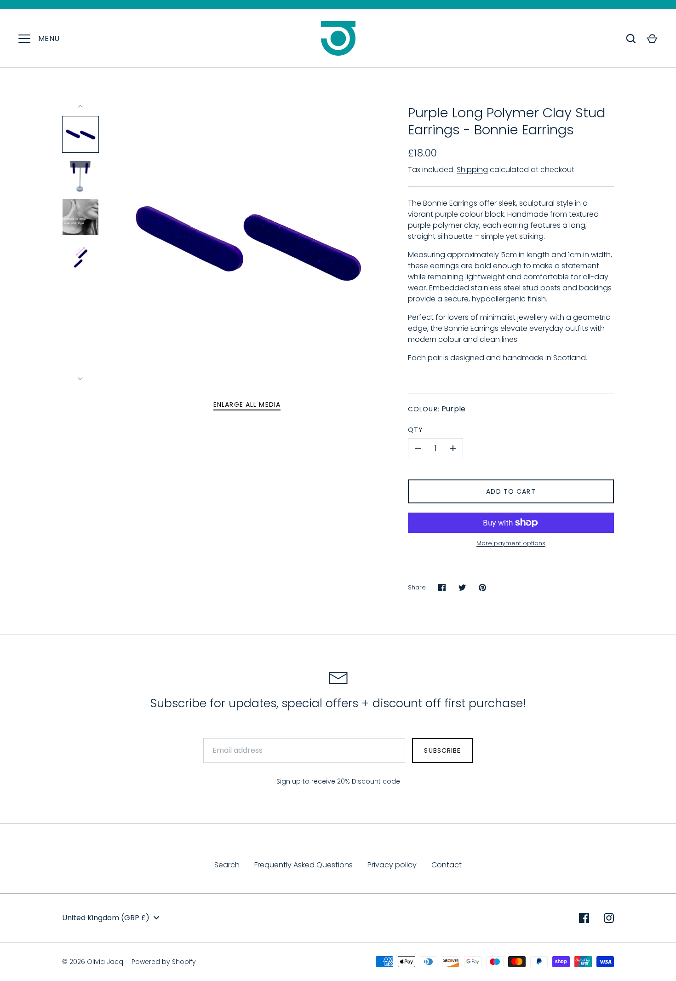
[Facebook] (584, 918)
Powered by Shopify (164, 961)
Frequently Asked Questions (303, 865)
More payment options (510, 543)
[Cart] (652, 39)
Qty (415, 429)
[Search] (631, 39)
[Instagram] (609, 918)
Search (227, 865)
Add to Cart (510, 491)
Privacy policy (392, 865)
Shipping (472, 169)
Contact (446, 865)
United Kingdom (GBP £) (105, 917)
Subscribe (442, 750)
